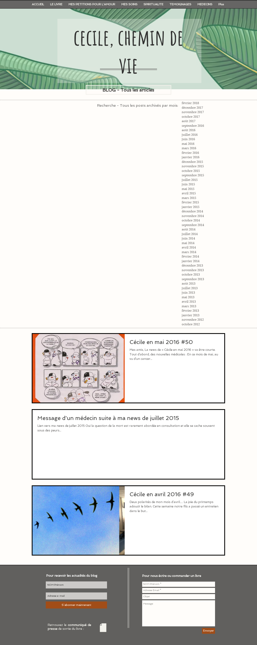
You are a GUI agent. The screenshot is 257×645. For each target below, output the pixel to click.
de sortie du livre (71, 629)
